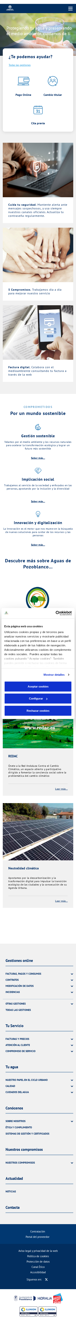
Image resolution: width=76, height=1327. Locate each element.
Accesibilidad (38, 1272)
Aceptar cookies (38, 686)
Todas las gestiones (20, 65)
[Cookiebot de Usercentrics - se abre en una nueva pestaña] (55, 613)
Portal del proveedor (37, 1237)
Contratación (37, 1231)
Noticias (11, 1191)
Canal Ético (38, 1267)
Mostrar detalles (54, 674)
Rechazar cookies (38, 710)
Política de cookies (38, 1256)
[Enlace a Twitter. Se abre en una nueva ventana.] (46, 1279)
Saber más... (38, 458)
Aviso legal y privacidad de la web (38, 1251)
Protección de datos (38, 1261)
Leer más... (61, 789)
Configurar (36, 698)
